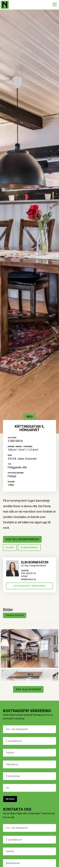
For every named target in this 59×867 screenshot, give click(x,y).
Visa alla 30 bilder (15, 615)
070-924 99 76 (28, 573)
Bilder (10, 547)
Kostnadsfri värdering (29, 586)
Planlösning (29, 547)
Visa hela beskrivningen (22, 539)
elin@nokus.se (28, 579)
